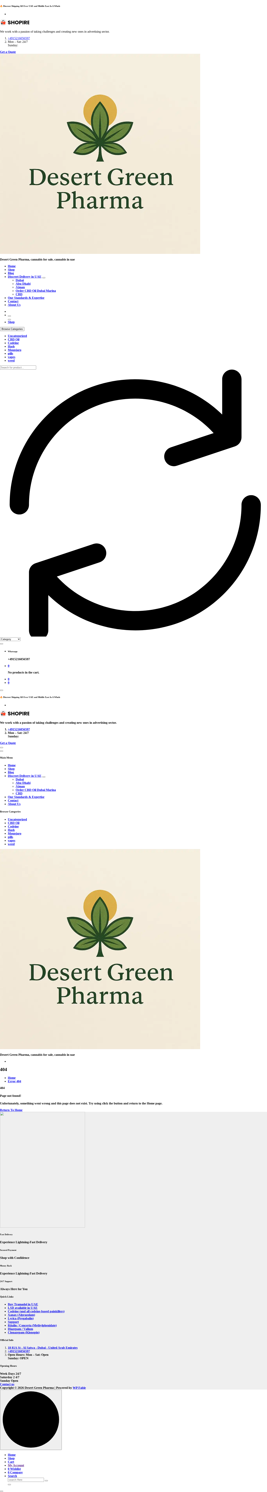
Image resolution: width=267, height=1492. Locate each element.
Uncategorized (17, 336)
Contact (13, 301)
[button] (1, 1491)
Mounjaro (14, 350)
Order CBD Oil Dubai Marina (36, 290)
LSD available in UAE (23, 1307)
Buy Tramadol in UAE (23, 1304)
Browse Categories (12, 329)
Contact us (7, 1384)
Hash (11, 346)
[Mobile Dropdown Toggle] (43, 277)
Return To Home (11, 1110)
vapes (11, 357)
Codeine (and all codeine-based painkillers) (36, 1311)
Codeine (13, 343)
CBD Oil (13, 339)
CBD (19, 294)
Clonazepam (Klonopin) (23, 1332)
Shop (11, 269)
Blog (11, 273)
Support (13, 1322)
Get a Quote (8, 52)
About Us (14, 304)
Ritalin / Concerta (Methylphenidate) (32, 1325)
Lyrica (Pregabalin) (21, 1318)
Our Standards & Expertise (26, 297)
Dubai (20, 280)
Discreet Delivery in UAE (24, 276)
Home (12, 266)
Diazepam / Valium (20, 1329)
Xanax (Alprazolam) (21, 1314)
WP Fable (79, 1387)
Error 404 (14, 1081)
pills (10, 353)
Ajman (20, 287)
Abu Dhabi (23, 283)
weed (11, 360)
